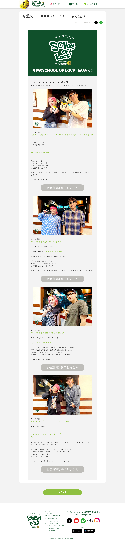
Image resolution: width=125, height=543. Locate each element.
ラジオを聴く (58, 4)
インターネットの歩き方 (51, 521)
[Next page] (62, 492)
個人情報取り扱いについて (52, 518)
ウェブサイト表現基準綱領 (52, 528)
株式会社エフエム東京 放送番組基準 (54, 526)
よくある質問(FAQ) (50, 531)
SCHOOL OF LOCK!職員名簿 (52, 516)
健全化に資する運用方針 (51, 523)
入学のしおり (48, 511)
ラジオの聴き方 (49, 513)
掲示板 (75, 4)
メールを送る (92, 4)
